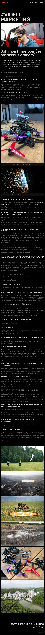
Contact (41, 2)
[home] (4, 2)
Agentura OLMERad (22, 62)
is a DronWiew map (9, 424)
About (31, 2)
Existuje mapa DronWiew (7, 322)
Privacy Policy (41, 632)
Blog (36, 2)
